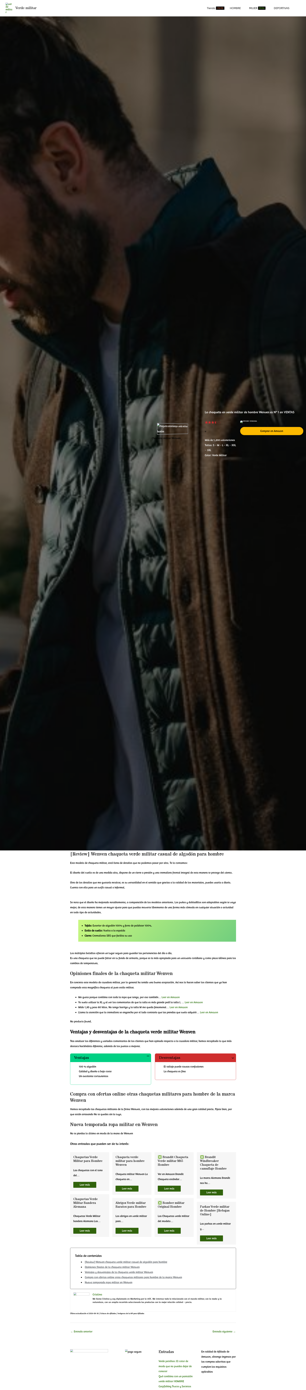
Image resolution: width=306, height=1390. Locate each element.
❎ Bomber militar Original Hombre (171, 1205)
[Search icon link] (299, 8)
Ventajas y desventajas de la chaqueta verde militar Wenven (119, 1272)
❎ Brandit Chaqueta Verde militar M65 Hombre (173, 1161)
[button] (271, 431)
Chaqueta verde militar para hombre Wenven (130, 1161)
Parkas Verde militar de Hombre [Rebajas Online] (214, 1211)
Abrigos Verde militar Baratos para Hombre (131, 1205)
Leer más (85, 1184)
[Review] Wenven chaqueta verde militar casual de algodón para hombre (126, 1262)
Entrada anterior (81, 1331)
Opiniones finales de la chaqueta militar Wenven (112, 1267)
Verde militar (25, 8)
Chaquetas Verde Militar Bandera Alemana (85, 1203)
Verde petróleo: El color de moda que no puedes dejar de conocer (175, 1366)
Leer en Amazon (171, 997)
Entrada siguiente (224, 1331)
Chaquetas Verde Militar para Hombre (87, 1159)
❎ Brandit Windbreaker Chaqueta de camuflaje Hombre (213, 1163)
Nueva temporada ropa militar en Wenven (108, 1282)
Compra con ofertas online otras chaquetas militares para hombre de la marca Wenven (133, 1277)
